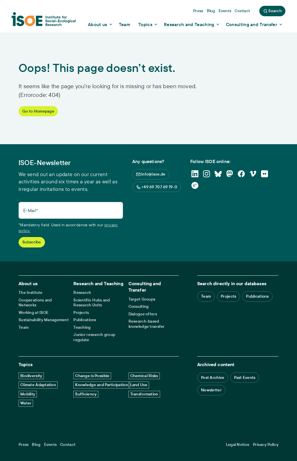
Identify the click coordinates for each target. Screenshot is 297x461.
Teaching (81, 327)
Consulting (138, 306)
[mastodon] (229, 173)
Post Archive (212, 377)
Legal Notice (237, 444)
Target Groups (141, 299)
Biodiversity (31, 375)
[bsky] (218, 173)
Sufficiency (86, 394)
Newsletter (211, 390)
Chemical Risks (144, 375)
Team (23, 327)
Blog (36, 444)
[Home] (44, 21)
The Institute (31, 292)
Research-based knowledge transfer (146, 324)
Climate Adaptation (38, 384)
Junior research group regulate (94, 337)
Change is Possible (92, 375)
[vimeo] (253, 173)
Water (25, 403)
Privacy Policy (265, 444)
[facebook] (241, 173)
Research (82, 292)
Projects (81, 312)
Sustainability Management (44, 319)
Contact (67, 444)
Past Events (244, 377)
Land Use (138, 384)
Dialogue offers (142, 314)
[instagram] (206, 173)
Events (50, 444)
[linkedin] (195, 173)
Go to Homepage (38, 111)
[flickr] (264, 173)
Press (23, 444)
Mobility (27, 394)
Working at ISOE (33, 312)
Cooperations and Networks (35, 303)
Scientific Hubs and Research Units (91, 303)
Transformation (144, 394)
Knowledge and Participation (101, 384)
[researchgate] (195, 185)
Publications (84, 319)
